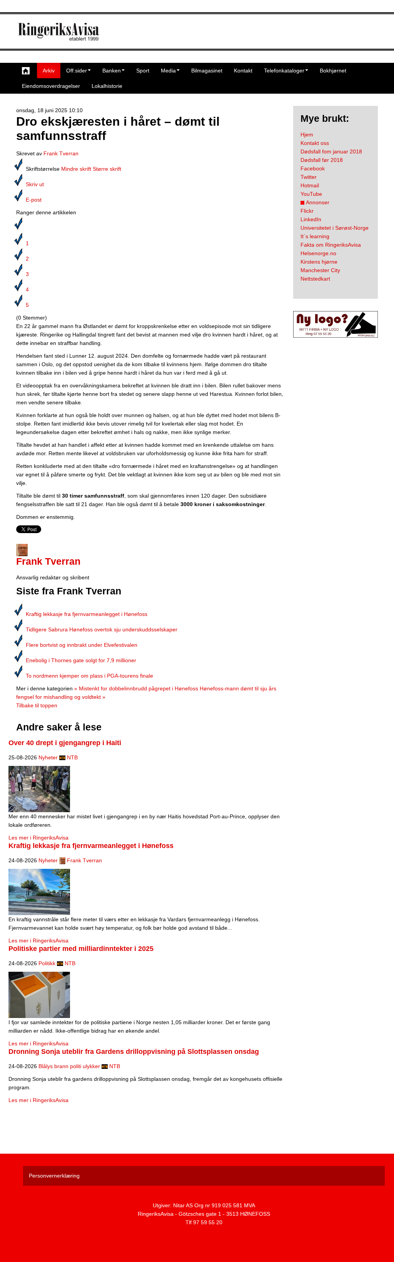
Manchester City (320, 270)
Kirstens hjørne (319, 262)
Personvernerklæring (54, 1176)
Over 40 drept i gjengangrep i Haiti (64, 743)
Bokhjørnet (333, 70)
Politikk (46, 963)
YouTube (311, 194)
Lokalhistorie (107, 86)
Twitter (309, 177)
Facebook (313, 168)
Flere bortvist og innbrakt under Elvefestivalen (81, 645)
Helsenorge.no (318, 253)
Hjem (307, 134)
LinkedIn (311, 219)
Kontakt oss (315, 143)
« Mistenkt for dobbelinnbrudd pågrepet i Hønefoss (136, 688)
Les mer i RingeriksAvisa (38, 838)
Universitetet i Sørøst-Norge (335, 228)
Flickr (307, 211)
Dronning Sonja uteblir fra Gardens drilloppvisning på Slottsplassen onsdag (133, 1051)
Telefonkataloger (284, 70)
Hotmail (310, 185)
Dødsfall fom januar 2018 (331, 151)
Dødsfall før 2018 (322, 160)
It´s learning (315, 236)
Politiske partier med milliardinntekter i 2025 (81, 948)
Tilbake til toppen (36, 705)
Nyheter (48, 757)
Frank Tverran (60, 153)
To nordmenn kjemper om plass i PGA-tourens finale (89, 676)
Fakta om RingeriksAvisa (331, 245)
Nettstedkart (315, 279)
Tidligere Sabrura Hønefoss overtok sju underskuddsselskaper (101, 629)
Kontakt (243, 70)
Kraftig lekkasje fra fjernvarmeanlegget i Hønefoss (86, 614)
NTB (72, 757)
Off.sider (76, 70)
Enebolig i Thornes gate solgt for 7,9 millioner (81, 660)
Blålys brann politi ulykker (69, 1066)
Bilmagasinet (206, 70)
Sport (142, 70)
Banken (111, 70)
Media (168, 70)
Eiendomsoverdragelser (51, 86)
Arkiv (49, 70)
